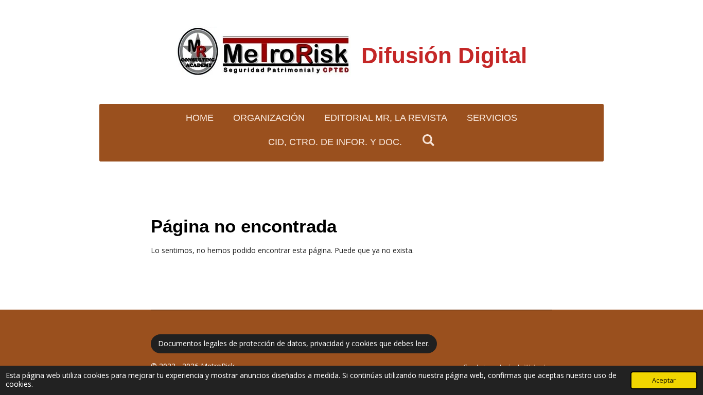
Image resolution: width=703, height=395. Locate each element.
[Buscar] (428, 141)
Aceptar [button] (664, 380)
